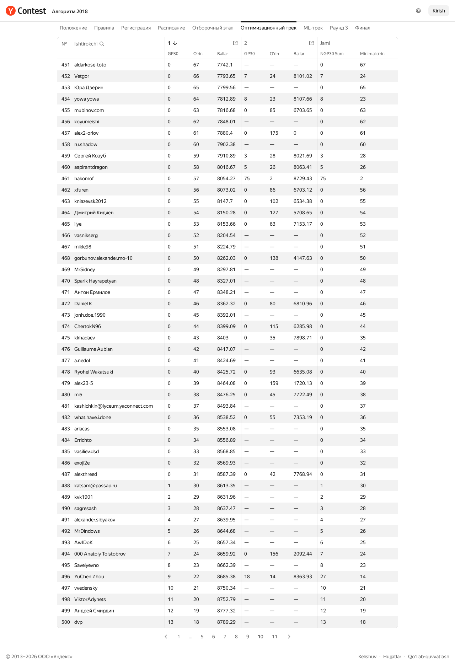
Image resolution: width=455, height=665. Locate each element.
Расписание (171, 28)
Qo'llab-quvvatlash (428, 656)
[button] (89, 44)
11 (275, 636)
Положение (73, 28)
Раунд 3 (339, 28)
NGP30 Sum (332, 53)
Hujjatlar (392, 656)
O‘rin (198, 53)
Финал (362, 28)
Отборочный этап (213, 28)
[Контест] (26, 11)
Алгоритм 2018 (70, 11)
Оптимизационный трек (268, 28)
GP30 (173, 53)
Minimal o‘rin (372, 53)
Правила (104, 28)
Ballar (222, 53)
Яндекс (61, 656)
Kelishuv (367, 656)
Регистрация (136, 28)
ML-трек (313, 28)
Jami (325, 43)
